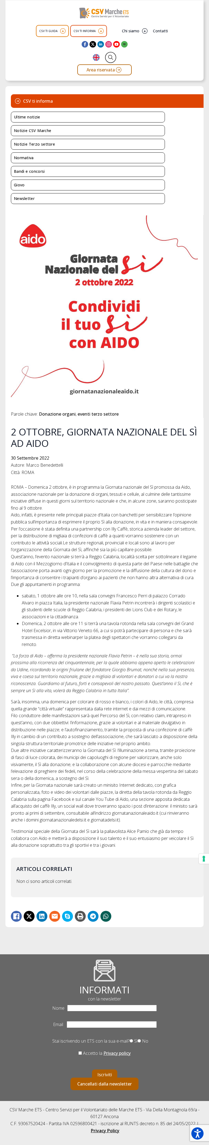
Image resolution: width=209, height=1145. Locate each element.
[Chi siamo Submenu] (144, 31)
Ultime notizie (27, 117)
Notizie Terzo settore (34, 144)
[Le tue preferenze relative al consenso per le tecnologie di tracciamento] (204, 859)
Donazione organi (57, 414)
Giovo (19, 184)
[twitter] (93, 44)
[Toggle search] (110, 57)
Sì (135, 1041)
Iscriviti (104, 1075)
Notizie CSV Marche (32, 130)
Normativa (24, 157)
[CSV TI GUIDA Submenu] (62, 31)
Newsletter (24, 198)
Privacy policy (117, 1053)
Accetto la (106, 1053)
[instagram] (108, 44)
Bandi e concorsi (29, 171)
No (144, 1041)
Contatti (160, 30)
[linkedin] (100, 44)
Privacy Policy (105, 1131)
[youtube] (116, 44)
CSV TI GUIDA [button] (48, 31)
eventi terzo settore (98, 414)
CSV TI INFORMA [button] (84, 31)
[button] (197, 1133)
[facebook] (85, 44)
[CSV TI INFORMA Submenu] (101, 31)
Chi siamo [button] (130, 30)
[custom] (124, 44)
